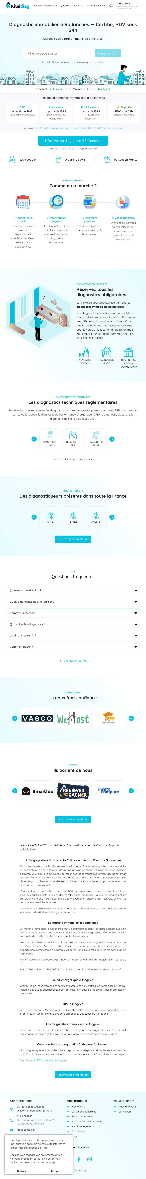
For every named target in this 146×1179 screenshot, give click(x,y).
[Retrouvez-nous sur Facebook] (79, 1159)
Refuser (21, 1171)
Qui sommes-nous (95, 5)
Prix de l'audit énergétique (108, 127)
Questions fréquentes (72, 5)
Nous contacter (26, 1129)
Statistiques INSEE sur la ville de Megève (43, 1060)
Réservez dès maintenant (73, 539)
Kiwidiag (81, 1170)
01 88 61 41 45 (24, 1116)
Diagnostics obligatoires (45, 5)
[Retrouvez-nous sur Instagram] (89, 1159)
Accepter (56, 1171)
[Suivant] (112, 439)
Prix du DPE (85, 127)
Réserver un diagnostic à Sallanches (73, 141)
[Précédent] (34, 439)
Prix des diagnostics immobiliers (58, 127)
